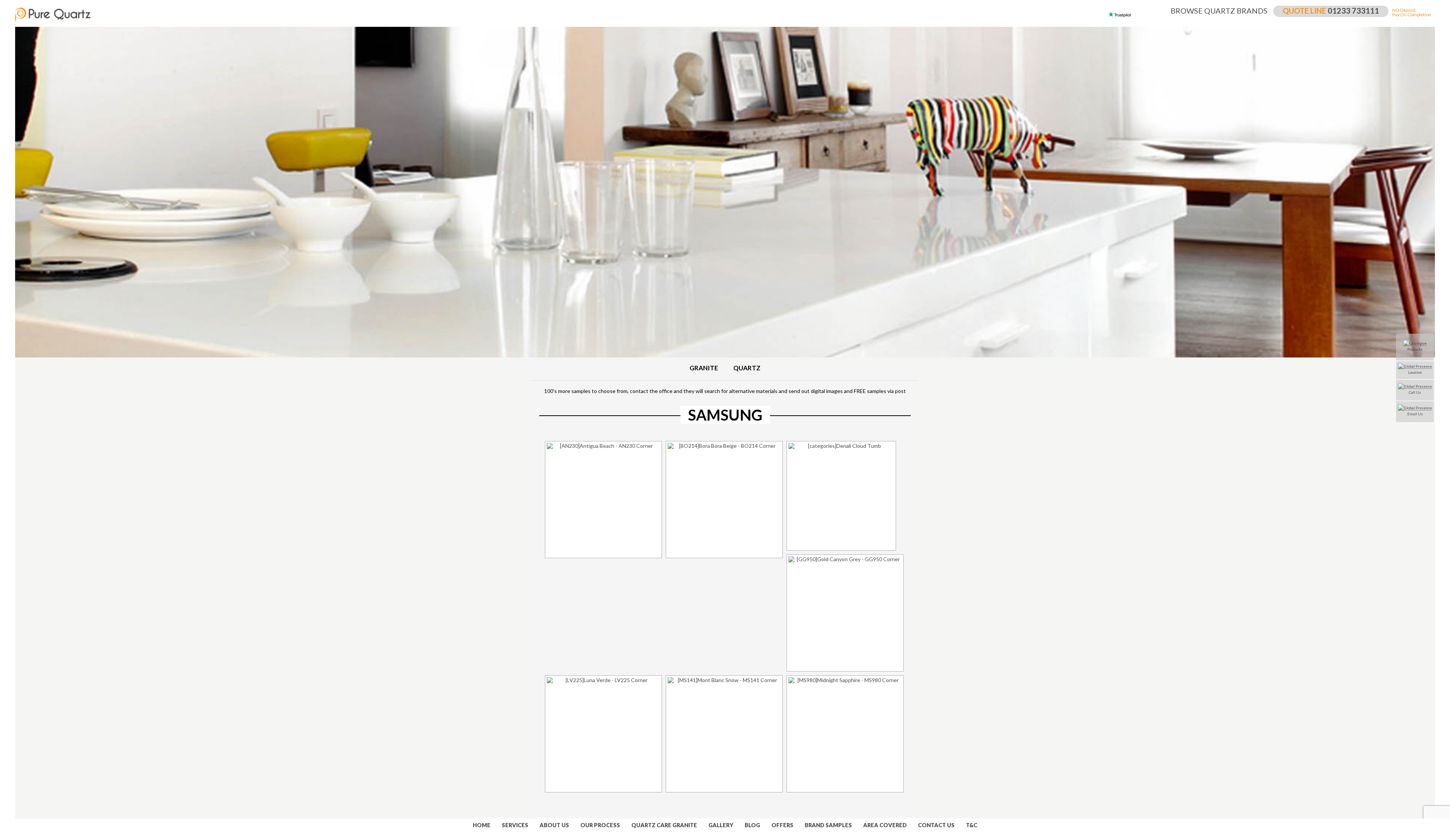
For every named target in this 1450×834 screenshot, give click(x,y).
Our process (600, 825)
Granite (704, 368)
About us (554, 825)
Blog (752, 825)
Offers (782, 825)
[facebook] (6, 448)
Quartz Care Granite (664, 825)
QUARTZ (746, 368)
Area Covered (885, 825)
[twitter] (6, 461)
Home (482, 825)
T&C (971, 825)
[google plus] (6, 474)
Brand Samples (828, 825)
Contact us (936, 825)
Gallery (720, 825)
